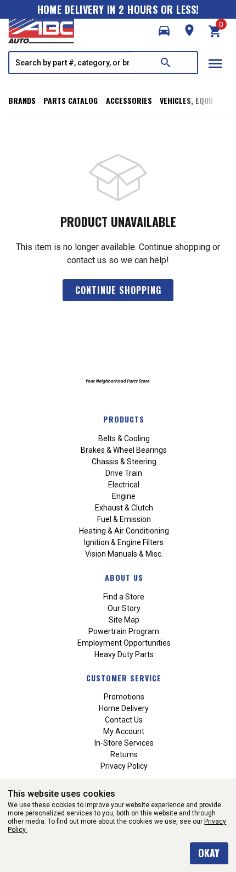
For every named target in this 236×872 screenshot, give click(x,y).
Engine (124, 496)
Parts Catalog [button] (70, 100)
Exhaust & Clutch (124, 507)
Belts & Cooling (124, 438)
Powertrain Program (123, 631)
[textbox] (71, 62)
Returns (124, 754)
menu (215, 64)
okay (209, 853)
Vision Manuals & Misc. (124, 553)
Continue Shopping (118, 290)
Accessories (129, 100)
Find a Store (123, 596)
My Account (123, 731)
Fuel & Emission (124, 519)
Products (123, 419)
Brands (22, 100)
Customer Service (123, 678)
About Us (124, 577)
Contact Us (124, 719)
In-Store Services (124, 742)
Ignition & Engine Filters (124, 542)
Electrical (123, 484)
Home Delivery (124, 708)
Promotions (124, 696)
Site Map (124, 619)
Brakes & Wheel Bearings (124, 450)
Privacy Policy (124, 766)
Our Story (124, 608)
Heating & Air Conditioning (124, 530)
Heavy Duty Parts (124, 654)
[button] (164, 30)
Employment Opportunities (124, 642)
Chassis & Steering (124, 461)
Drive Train (123, 473)
